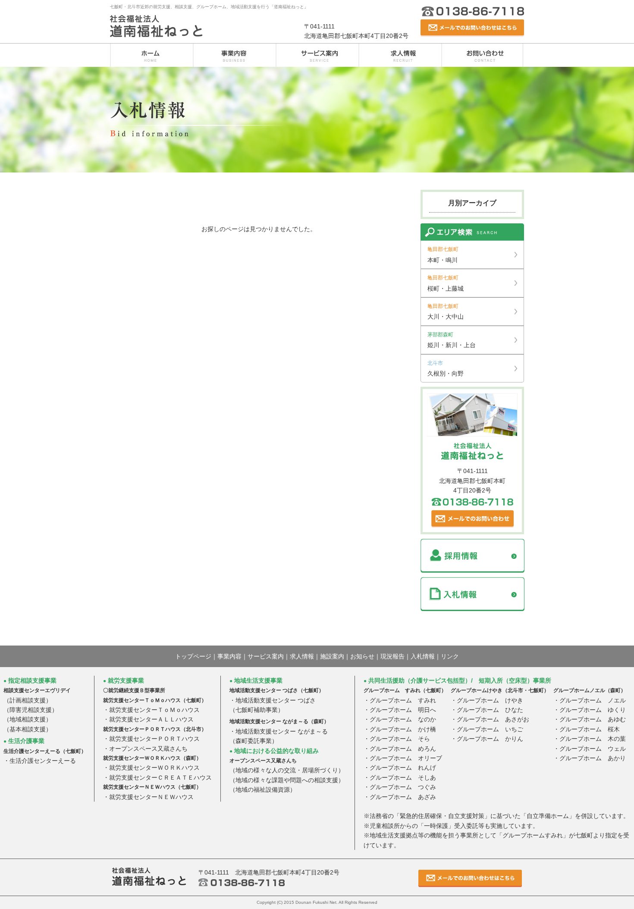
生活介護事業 (23, 740)
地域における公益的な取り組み (274, 750)
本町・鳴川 (442, 254)
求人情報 (399, 55)
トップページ (193, 656)
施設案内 (332, 656)
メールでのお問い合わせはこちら (472, 28)
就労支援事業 (123, 680)
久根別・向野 (445, 368)
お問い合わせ (482, 55)
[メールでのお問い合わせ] (472, 518)
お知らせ (362, 656)
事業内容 (234, 55)
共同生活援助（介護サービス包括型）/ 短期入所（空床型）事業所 (457, 680)
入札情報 (472, 594)
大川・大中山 (445, 311)
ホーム (151, 55)
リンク (450, 656)
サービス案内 (317, 55)
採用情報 (472, 556)
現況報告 (392, 656)
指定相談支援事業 (29, 680)
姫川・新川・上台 (451, 340)
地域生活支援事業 (255, 680)
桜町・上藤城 (445, 283)
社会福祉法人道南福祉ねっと (156, 26)
